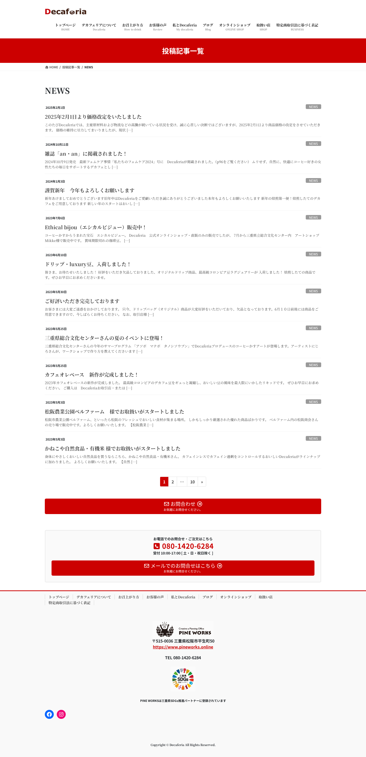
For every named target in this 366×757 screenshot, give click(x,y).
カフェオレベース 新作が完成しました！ (92, 374)
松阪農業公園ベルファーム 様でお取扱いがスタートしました (114, 411)
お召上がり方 (128, 596)
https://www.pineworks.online (183, 647)
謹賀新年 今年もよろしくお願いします (89, 190)
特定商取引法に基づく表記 (69, 602)
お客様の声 (155, 596)
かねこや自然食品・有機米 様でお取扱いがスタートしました (113, 448)
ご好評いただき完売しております (82, 301)
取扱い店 (266, 596)
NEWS (313, 106)
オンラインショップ (235, 596)
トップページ (59, 596)
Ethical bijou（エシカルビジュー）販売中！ (96, 227)
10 (192, 482)
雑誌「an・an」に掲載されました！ (86, 153)
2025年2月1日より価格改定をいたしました (93, 116)
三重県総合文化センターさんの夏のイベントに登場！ (104, 337)
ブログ (207, 596)
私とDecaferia (183, 596)
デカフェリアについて (93, 596)
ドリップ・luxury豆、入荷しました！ (88, 264)
